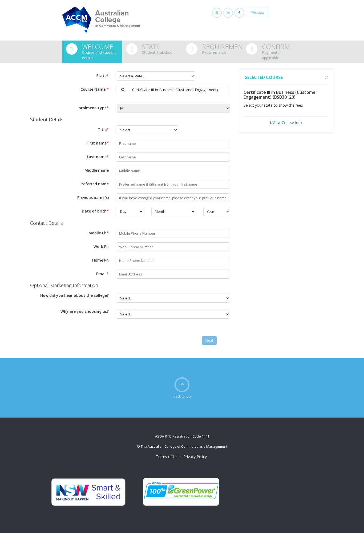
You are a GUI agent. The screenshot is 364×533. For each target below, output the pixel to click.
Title (103, 129)
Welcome (97, 46)
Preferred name (94, 183)
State (102, 75)
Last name (98, 156)
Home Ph (100, 260)
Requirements (225, 46)
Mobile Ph (98, 232)
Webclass (257, 12)
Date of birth (95, 211)
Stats (151, 46)
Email (102, 273)
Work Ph (101, 246)
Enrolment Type (92, 107)
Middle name (96, 170)
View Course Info (287, 122)
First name (98, 143)
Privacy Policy (195, 456)
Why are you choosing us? (84, 311)
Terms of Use (168, 456)
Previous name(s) (93, 197)
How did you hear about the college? (74, 295)
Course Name (94, 89)
